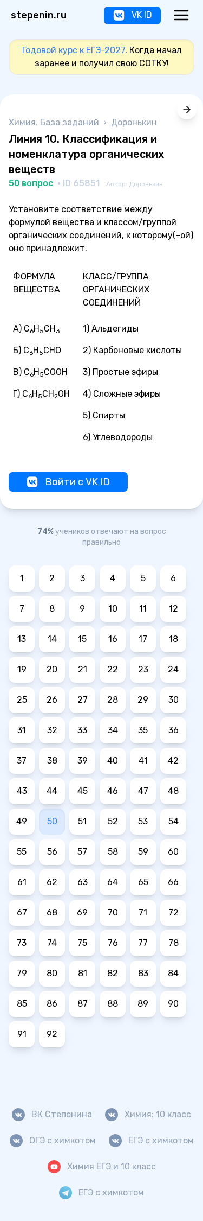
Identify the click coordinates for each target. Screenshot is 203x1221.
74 (52, 943)
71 (143, 912)
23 (143, 669)
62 (52, 882)
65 (143, 882)
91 (22, 1034)
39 (82, 760)
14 (52, 639)
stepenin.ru (39, 15)
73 (22, 943)
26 (52, 700)
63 (82, 882)
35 (143, 730)
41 (143, 760)
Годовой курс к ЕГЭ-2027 (73, 50)
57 (82, 852)
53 (143, 821)
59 (143, 852)
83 (143, 973)
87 (82, 1004)
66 (173, 882)
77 (143, 943)
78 (173, 943)
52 (113, 821)
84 (173, 973)
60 (173, 852)
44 (52, 791)
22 (112, 669)
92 (52, 1034)
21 (82, 669)
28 (112, 700)
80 (52, 973)
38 (52, 760)
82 (112, 973)
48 (173, 791)
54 (173, 821)
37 (22, 760)
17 (143, 639)
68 (52, 912)
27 (82, 700)
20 (52, 669)
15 (82, 639)
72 (173, 912)
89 (142, 1004)
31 (21, 730)
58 (113, 852)
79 (22, 973)
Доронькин (134, 122)
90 (173, 1004)
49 (21, 821)
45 (82, 791)
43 (22, 791)
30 (173, 700)
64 (112, 882)
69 (82, 912)
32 (52, 730)
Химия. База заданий (55, 122)
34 (113, 730)
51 (82, 821)
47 (143, 791)
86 (52, 1004)
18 (173, 639)
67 (22, 912)
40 (112, 760)
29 (142, 700)
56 (52, 852)
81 (82, 973)
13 (21, 639)
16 (112, 639)
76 (113, 943)
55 (22, 852)
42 (173, 760)
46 (112, 791)
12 (173, 608)
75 (82, 943)
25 (22, 700)
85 (22, 1004)
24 (173, 669)
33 (82, 730)
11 (143, 608)
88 (112, 1004)
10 (112, 608)
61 (22, 882)
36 (173, 730)
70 (113, 912)
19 (22, 669)
